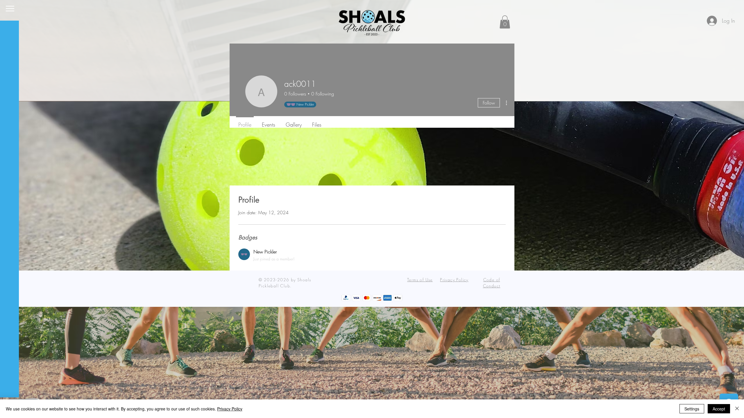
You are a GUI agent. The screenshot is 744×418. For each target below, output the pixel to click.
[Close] (737, 408)
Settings (691, 409)
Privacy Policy (229, 409)
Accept (719, 409)
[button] (10, 8)
